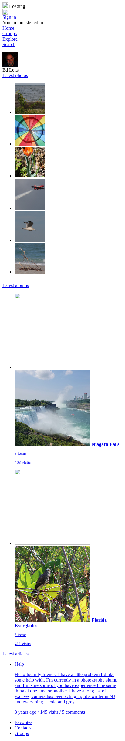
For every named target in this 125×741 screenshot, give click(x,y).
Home (8, 28)
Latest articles (15, 653)
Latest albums (15, 285)
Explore (10, 39)
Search (8, 44)
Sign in (9, 17)
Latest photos (15, 75)
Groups (9, 33)
